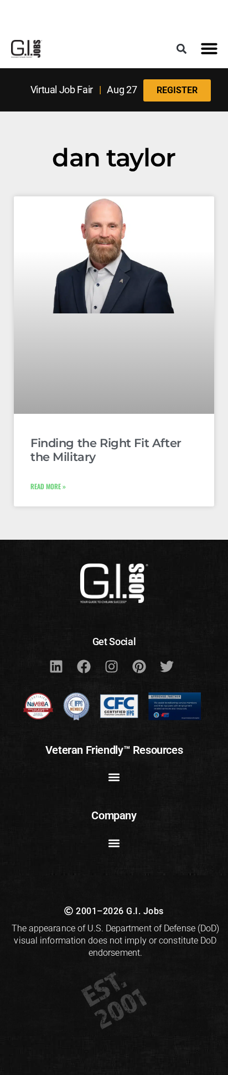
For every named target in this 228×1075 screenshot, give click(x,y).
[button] (182, 48)
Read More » (48, 486)
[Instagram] (111, 666)
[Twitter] (166, 666)
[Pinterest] (139, 666)
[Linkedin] (56, 666)
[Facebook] (83, 666)
